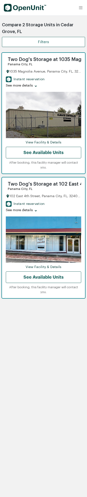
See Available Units (43, 152)
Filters (43, 42)
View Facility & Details (43, 142)
